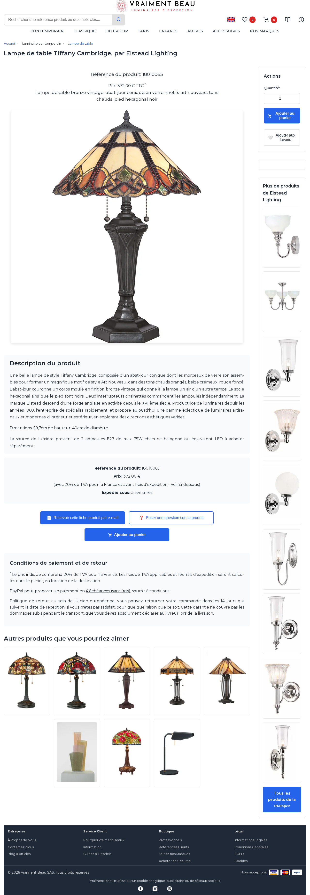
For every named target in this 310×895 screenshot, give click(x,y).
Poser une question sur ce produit (171, 518)
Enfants (168, 31)
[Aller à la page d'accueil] (155, 7)
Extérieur (116, 31)
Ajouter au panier (130, 535)
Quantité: (272, 88)
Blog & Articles (19, 854)
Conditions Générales (251, 847)
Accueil (10, 43)
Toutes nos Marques (174, 854)
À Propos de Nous (22, 840)
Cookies (241, 861)
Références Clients (174, 847)
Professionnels (170, 840)
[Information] (301, 19)
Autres (195, 31)
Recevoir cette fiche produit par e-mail (82, 518)
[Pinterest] (169, 888)
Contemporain (47, 31)
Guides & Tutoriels (97, 854)
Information (92, 847)
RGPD (239, 854)
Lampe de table (80, 43)
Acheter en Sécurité (175, 861)
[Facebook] (140, 888)
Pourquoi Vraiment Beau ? (103, 840)
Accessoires (226, 31)
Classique (85, 31)
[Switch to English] (231, 19)
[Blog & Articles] (288, 19)
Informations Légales (250, 840)
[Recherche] (118, 19)
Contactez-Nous (21, 847)
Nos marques (264, 31)
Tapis (144, 31)
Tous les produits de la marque (282, 799)
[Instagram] (155, 888)
